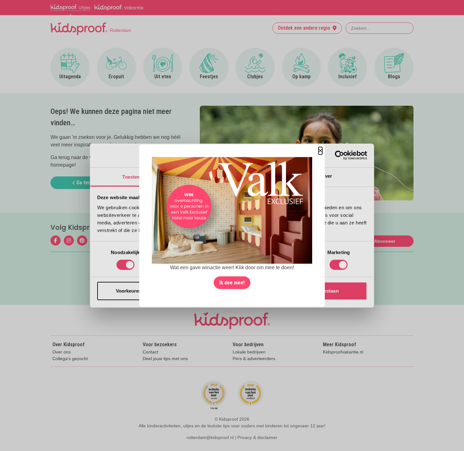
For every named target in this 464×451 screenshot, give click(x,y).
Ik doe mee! (232, 283)
